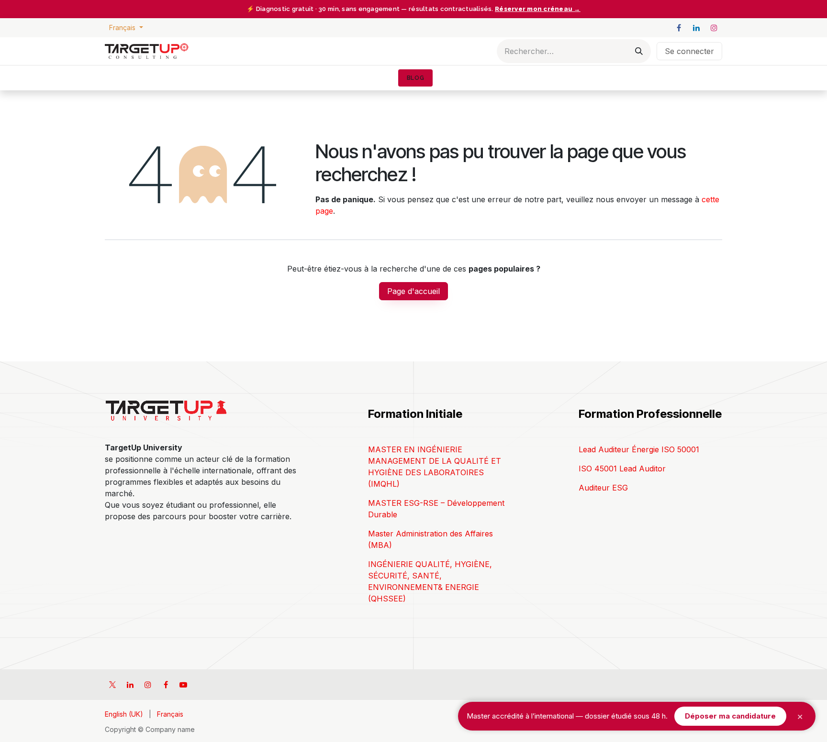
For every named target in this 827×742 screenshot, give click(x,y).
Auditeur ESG (603, 487)
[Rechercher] (639, 51)
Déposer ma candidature (730, 715)
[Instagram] (714, 27)
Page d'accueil (413, 291)
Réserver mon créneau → (538, 8)
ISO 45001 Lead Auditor (622, 468)
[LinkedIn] (696, 27)
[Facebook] (678, 27)
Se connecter (689, 51)
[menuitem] (415, 78)
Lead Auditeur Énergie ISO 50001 (639, 449)
